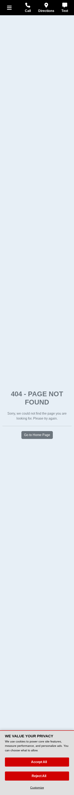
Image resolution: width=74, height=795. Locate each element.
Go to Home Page (37, 435)
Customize (37, 787)
